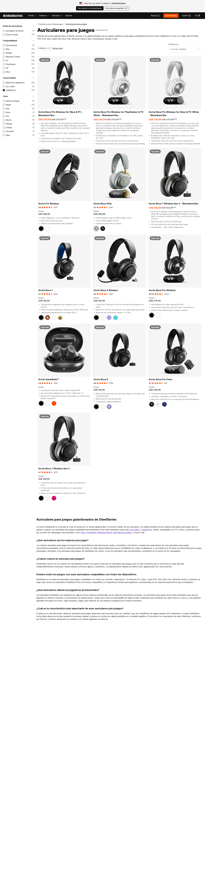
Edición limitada (12, 101)
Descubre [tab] (56, 16)
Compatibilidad (10, 40)
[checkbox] (4, 31)
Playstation (91, 532)
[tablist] (45, 15)
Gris (7, 116)
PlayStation (11, 64)
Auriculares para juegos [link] (76, 24)
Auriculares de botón (15, 31)
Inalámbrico (11, 90)
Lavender (10, 131)
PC (7, 60)
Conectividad (9, 78)
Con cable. (134, 529)
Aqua (8, 135)
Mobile (9, 53)
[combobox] (184, 49)
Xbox (8, 72)
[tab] (155, 15)
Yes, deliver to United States (90, 8)
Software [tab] (43, 16)
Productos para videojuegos (50, 24)
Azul (7, 108)
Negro (8, 105)
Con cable (10, 86)
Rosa (8, 112)
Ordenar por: (173, 44)
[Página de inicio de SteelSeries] (14, 15)
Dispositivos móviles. (122, 532)
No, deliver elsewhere (115, 8)
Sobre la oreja (12, 34)
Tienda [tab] (31, 16)
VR (7, 68)
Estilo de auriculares (12, 26)
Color (5, 96)
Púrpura (9, 124)
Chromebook (11, 45)
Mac (8, 49)
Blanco (9, 120)
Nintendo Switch (13, 57)
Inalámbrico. (147, 529)
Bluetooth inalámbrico (15, 82)
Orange (9, 127)
